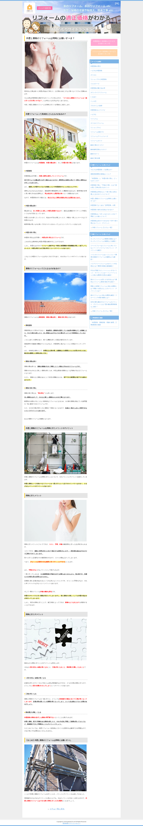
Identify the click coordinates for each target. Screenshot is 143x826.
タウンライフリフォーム (99, 92)
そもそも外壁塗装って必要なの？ (101, 169)
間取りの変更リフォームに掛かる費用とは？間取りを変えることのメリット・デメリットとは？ (104, 288)
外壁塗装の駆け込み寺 (98, 88)
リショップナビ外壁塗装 (99, 79)
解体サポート (95, 154)
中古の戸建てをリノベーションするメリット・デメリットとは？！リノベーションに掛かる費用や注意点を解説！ (104, 273)
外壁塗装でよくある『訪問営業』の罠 (103, 205)
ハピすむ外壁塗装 (96, 70)
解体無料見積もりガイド (99, 149)
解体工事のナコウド (97, 145)
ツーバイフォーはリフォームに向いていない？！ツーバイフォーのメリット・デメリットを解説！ (104, 248)
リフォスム (94, 119)
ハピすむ (93, 114)
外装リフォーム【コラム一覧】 (102, 227)
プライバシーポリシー (74, 823)
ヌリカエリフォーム (97, 123)
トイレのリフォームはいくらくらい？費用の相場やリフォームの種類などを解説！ (104, 257)
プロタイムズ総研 (96, 105)
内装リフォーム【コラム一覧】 (102, 311)
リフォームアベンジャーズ (99, 136)
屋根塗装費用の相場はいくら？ (101, 174)
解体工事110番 (95, 158)
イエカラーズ (95, 84)
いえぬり (93, 97)
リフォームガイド (96, 140)
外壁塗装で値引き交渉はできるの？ (102, 209)
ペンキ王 (93, 101)
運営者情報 (65, 823)
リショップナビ (96, 127)
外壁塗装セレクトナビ (98, 110)
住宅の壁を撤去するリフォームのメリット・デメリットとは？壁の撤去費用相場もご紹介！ (104, 304)
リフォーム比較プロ (97, 132)
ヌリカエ (93, 75)
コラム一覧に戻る (57, 809)
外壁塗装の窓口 (96, 66)
